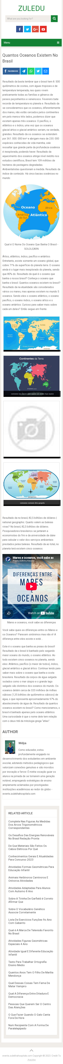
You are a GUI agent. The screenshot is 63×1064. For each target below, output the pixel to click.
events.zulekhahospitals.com (17, 1055)
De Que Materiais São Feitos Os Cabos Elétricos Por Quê (27, 847)
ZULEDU (31, 8)
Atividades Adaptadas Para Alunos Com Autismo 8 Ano (29, 889)
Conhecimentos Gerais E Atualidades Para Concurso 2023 (30, 858)
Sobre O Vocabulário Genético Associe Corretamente (26, 910)
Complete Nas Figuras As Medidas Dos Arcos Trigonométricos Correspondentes (29, 825)
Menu (7, 42)
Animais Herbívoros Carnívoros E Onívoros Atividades (28, 879)
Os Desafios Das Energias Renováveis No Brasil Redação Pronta (31, 837)
